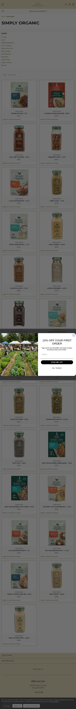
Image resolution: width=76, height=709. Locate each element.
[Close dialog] (74, 335)
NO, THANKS (57, 368)
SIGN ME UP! (57, 362)
